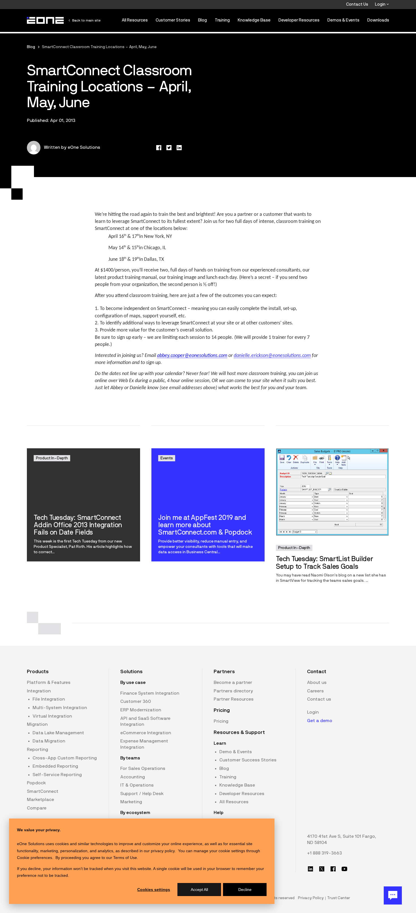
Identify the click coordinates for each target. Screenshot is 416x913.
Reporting (37, 749)
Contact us (319, 699)
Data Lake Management (58, 733)
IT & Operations (137, 785)
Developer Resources (298, 20)
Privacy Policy (311, 898)
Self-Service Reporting (57, 774)
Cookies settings (153, 889)
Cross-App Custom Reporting (65, 758)
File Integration (49, 699)
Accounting (132, 777)
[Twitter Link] (321, 868)
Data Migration (49, 741)
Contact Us (357, 4)
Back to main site (86, 20)
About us (317, 682)
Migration (37, 724)
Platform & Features (48, 682)
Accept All (199, 889)
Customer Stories (173, 20)
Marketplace (40, 799)
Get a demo (319, 720)
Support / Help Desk (142, 793)
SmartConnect (42, 791)
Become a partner (233, 682)
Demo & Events (235, 752)
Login (380, 4)
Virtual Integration (52, 716)
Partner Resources (234, 699)
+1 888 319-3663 (324, 853)
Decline (245, 889)
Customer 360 (135, 701)
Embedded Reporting (55, 766)
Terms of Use (125, 857)
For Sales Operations (142, 768)
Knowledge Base (254, 20)
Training (222, 20)
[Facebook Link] (333, 868)
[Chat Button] (393, 895)
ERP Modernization (140, 710)
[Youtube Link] (344, 868)
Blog (202, 20)
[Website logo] (45, 20)
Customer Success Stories (247, 760)
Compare (36, 808)
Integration (39, 691)
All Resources (135, 20)
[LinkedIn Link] (310, 868)
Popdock (36, 783)
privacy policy (163, 851)
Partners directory (233, 691)
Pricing (221, 721)
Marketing (131, 802)
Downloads (378, 20)
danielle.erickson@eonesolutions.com (272, 355)
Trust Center (338, 898)
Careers (315, 691)
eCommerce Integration (145, 733)
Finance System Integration (149, 693)
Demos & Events (343, 20)
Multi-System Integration (60, 707)
